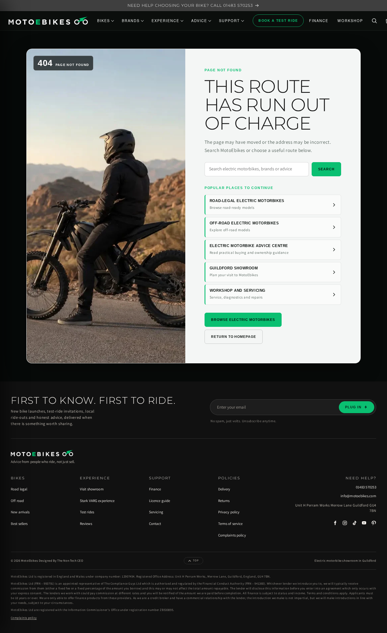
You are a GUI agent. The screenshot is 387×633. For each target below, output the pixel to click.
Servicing (156, 512)
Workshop (350, 20)
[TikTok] (354, 522)
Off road (17, 500)
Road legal (19, 489)
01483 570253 (366, 487)
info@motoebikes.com (358, 496)
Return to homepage (233, 337)
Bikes (103, 20)
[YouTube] (364, 522)
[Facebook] (335, 522)
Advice (199, 20)
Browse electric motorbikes (243, 320)
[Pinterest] (373, 522)
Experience (165, 20)
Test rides (87, 512)
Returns (224, 500)
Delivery (224, 489)
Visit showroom (92, 489)
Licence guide (159, 500)
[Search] (374, 21)
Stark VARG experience (97, 500)
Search (326, 169)
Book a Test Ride (278, 20)
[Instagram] (344, 522)
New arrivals (20, 512)
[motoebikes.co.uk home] (48, 21)
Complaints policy (232, 535)
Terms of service (230, 523)
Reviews (86, 523)
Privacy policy (229, 512)
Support (229, 20)
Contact (155, 523)
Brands (131, 20)
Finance (318, 20)
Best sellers (19, 523)
